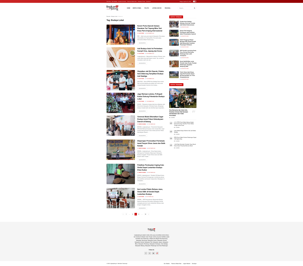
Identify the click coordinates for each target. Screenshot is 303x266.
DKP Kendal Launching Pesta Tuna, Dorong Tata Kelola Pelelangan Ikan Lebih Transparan (188, 53)
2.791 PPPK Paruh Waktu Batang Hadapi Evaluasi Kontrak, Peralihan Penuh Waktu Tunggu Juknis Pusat (184, 123)
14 (145, 214)
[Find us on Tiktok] (157, 253)
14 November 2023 (150, 78)
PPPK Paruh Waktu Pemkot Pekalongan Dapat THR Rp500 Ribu (185, 138)
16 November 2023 (150, 53)
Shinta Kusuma (142, 124)
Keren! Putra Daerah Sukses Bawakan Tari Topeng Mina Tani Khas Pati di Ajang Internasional (149, 28)
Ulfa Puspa (141, 33)
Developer (194, 263)
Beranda (108, 16)
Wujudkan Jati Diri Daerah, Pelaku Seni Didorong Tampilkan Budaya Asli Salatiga (150, 73)
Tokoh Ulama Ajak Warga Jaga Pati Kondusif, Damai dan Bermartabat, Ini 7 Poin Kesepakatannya (187, 74)
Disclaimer (148, 1)
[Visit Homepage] (112, 8)
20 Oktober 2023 (149, 196)
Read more (142, 43)
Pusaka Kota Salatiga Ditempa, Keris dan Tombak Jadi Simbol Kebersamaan (187, 23)
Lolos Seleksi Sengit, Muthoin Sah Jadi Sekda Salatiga (185, 131)
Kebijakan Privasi (141, 1)
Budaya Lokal (114, 16)
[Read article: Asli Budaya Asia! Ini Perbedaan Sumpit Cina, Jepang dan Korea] (121, 57)
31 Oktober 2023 (151, 124)
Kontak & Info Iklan (122, 1)
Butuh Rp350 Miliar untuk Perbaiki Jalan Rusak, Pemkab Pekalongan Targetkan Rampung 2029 (188, 63)
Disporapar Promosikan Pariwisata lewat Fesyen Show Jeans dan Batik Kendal (151, 143)
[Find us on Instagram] (149, 253)
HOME (128, 8)
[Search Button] (194, 8)
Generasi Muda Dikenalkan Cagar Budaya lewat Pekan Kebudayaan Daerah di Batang (150, 119)
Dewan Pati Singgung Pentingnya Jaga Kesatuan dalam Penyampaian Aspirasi (188, 32)
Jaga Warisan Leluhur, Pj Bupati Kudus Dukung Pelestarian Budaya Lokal (150, 96)
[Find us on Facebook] (145, 253)
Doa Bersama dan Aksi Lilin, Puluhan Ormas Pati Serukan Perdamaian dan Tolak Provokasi (178, 112)
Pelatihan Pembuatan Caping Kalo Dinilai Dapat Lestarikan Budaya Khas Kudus (150, 167)
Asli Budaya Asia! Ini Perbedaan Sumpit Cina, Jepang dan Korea (149, 49)
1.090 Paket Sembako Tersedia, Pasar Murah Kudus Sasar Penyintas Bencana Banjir (185, 145)
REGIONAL (168, 8)
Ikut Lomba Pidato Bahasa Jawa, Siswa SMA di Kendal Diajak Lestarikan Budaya (150, 191)
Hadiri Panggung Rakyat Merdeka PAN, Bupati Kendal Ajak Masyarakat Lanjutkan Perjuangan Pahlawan (188, 42)
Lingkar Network (186, 263)
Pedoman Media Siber (132, 1)
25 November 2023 (150, 33)
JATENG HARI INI (156, 8)
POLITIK (146, 8)
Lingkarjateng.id (113, 263)
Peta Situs (109, 1)
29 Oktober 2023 (151, 148)
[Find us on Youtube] (153, 253)
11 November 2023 (150, 101)
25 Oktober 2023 (151, 172)
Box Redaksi (114, 1)
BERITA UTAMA (137, 8)
